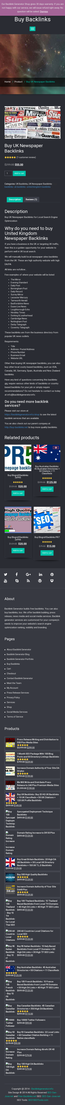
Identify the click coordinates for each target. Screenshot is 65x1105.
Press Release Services (18, 693)
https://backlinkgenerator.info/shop (22, 414)
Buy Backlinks (13, 664)
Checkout (11, 673)
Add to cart (19, 173)
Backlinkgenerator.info (42, 1088)
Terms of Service (15, 717)
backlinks (9, 187)
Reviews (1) (31, 199)
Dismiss (44, 11)
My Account (12, 688)
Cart (9, 669)
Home (8, 81)
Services (11, 702)
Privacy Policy (13, 697)
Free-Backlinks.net (27, 1096)
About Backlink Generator (19, 649)
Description (15, 199)
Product (18, 81)
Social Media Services (17, 712)
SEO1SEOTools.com (38, 1100)
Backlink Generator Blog (18, 654)
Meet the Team (14, 683)
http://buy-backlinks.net (16, 427)
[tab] (15, 199)
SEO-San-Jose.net (51, 1096)
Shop (9, 707)
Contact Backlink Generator (20, 678)
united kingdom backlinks (39, 187)
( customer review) (26, 157)
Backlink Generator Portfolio (20, 659)
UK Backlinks (22, 184)
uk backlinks (20, 187)
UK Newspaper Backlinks (40, 184)
